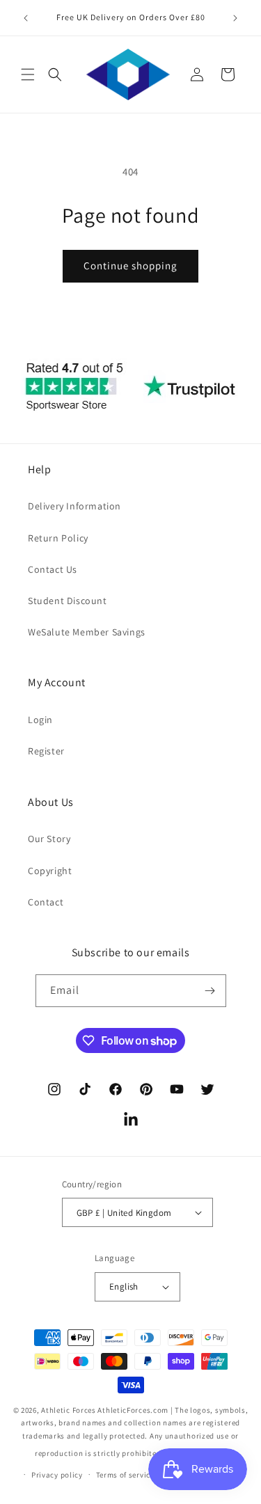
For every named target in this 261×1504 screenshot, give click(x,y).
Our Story (49, 838)
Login (40, 719)
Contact (45, 902)
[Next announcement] (235, 18)
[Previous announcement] (25, 18)
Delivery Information (74, 506)
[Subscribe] (210, 990)
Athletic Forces (68, 1410)
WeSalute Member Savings (86, 632)
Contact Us (52, 569)
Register (46, 751)
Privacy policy (57, 1475)
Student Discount (67, 600)
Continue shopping (130, 265)
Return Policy (58, 538)
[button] (28, 74)
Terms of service (125, 1475)
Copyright (50, 870)
